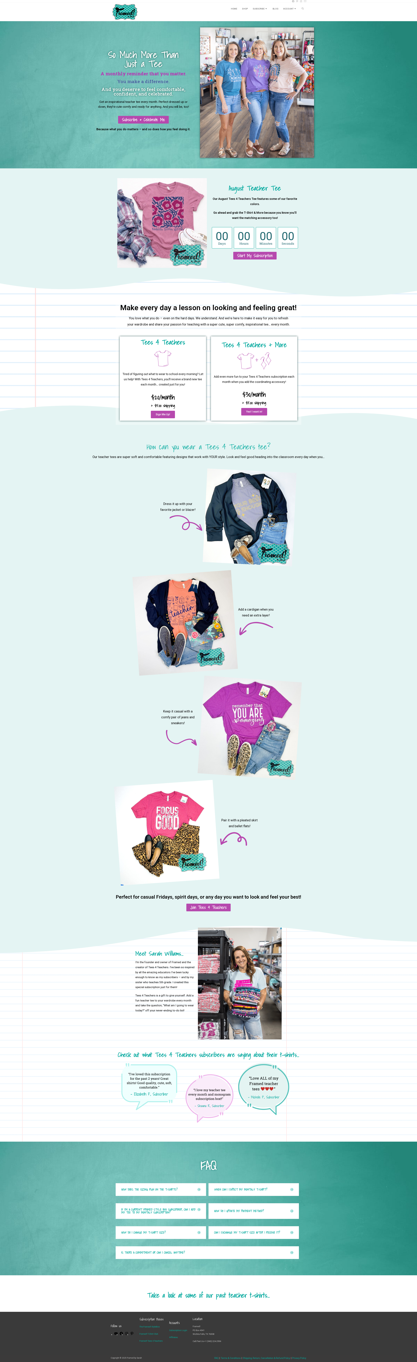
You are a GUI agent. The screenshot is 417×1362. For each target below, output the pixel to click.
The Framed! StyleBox (149, 1326)
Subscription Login (178, 1330)
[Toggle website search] (302, 9)
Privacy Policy (299, 1358)
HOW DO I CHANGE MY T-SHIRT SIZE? (143, 1232)
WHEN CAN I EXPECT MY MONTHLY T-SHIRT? (240, 1189)
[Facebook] (121, 1334)
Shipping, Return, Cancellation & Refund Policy (266, 1358)
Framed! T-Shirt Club (148, 1334)
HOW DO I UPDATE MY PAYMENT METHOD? (239, 1211)
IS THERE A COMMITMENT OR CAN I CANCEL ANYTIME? (153, 1252)
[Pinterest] (132, 1334)
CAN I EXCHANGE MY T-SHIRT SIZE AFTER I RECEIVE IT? (247, 1232)
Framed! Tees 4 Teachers (151, 1341)
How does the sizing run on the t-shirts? (149, 1189)
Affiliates (173, 1337)
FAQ (216, 1358)
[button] (161, 1189)
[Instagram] (127, 1334)
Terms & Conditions (231, 1358)
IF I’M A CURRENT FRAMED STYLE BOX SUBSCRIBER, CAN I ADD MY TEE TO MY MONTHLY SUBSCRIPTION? (158, 1211)
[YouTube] (116, 1334)
